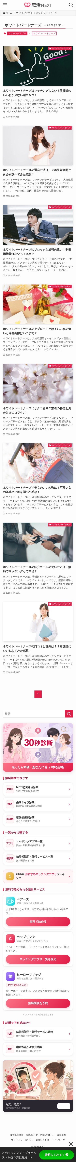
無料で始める (38, 921)
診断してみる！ (55, 1155)
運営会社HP (32, 1135)
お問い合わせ (42, 1140)
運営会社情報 (17, 1135)
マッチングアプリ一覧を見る (38, 959)
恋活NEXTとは (47, 1135)
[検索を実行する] (69, 714)
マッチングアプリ (17, 33)
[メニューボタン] (5, 5)
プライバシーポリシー (22, 1140)
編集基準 (61, 1135)
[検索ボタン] (71, 5)
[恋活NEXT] (38, 5)
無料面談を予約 (38, 1003)
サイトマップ (58, 1140)
